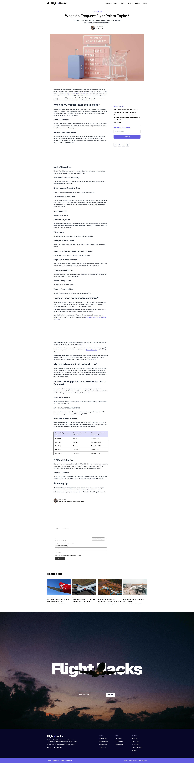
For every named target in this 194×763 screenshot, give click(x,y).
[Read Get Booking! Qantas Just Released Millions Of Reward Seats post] (59, 587)
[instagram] (51, 747)
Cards (115, 3)
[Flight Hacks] (59, 3)
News (129, 3)
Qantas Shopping (91, 350)
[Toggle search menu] (48, 3)
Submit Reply (97, 539)
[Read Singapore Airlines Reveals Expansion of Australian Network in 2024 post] (110, 587)
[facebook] (47, 747)
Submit (60, 558)
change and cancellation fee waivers (76, 94)
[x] (54, 747)
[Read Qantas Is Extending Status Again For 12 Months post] (135, 587)
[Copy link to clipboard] (115, 144)
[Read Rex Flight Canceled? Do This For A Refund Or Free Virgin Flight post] (84, 587)
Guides (137, 3)
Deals (122, 3)
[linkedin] (61, 747)
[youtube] (58, 747)
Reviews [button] (107, 3)
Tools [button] (144, 3)
